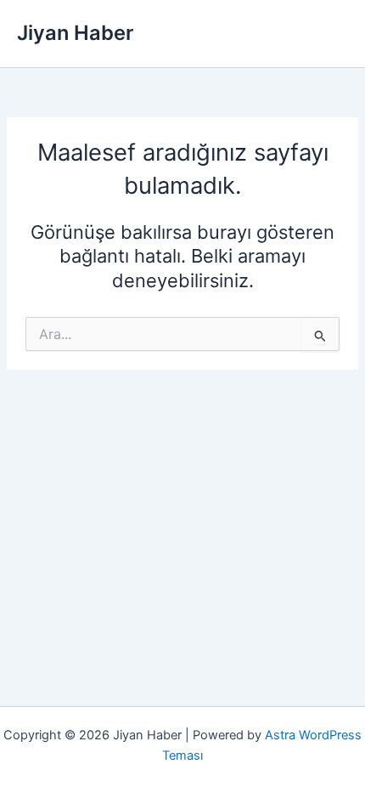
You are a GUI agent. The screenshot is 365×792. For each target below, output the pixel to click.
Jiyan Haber (75, 32)
